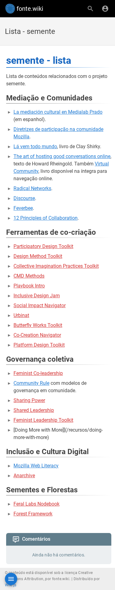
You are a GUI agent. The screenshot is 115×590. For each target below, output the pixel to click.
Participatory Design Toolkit (43, 246)
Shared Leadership (33, 410)
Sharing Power (29, 400)
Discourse (24, 198)
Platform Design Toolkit (39, 345)
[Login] (105, 8)
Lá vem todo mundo (35, 146)
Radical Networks (32, 188)
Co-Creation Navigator (37, 335)
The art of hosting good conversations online (61, 156)
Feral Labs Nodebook (36, 504)
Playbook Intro (29, 286)
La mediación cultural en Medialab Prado (57, 112)
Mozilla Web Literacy (36, 466)
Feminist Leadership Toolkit (43, 420)
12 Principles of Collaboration (45, 218)
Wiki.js (11, 585)
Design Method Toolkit (37, 256)
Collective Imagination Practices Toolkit (56, 266)
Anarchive (24, 475)
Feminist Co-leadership (38, 373)
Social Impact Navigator (39, 305)
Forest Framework (32, 514)
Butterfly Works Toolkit (37, 325)
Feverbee (23, 208)
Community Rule (31, 383)
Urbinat (21, 315)
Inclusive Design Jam (36, 296)
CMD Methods (28, 276)
